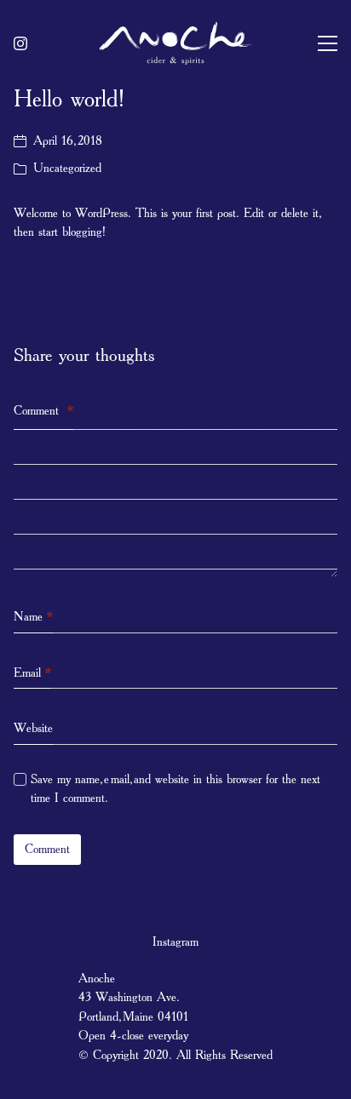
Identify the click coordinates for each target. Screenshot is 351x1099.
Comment (43, 410)
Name (33, 616)
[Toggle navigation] (327, 43)
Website (33, 728)
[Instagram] (20, 43)
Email (32, 673)
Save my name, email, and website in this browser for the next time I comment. (175, 789)
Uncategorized (67, 168)
